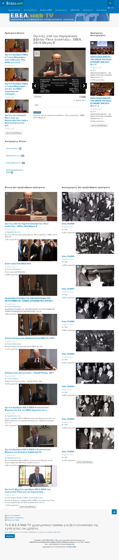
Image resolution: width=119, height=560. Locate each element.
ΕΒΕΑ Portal (75, 10)
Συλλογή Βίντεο (30, 10)
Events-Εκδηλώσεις (15, 163)
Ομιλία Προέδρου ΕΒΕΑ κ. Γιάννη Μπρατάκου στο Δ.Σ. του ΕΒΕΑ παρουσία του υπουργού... (16, 88)
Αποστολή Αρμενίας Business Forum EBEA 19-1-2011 (30, 338)
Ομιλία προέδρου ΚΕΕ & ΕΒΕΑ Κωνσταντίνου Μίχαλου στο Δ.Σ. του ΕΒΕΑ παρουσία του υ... (27, 408)
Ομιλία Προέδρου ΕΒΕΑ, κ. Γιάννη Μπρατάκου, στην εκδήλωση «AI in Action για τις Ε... (16, 58)
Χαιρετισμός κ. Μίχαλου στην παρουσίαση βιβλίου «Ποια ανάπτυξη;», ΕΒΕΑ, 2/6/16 (45, 85)
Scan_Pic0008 (68, 256)
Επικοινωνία (88, 10)
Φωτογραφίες (61, 10)
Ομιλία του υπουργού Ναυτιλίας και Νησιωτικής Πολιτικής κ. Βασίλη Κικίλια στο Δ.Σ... (16, 120)
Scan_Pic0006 (68, 321)
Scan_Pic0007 (68, 288)
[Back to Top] (114, 511)
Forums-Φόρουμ (13, 148)
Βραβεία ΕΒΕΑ (46, 10)
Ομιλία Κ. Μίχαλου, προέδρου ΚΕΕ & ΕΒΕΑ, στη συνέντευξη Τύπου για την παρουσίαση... (28, 490)
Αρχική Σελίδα (14, 10)
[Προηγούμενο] (35, 86)
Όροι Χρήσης (101, 10)
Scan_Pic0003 (68, 419)
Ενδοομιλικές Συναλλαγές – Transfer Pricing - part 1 (29, 372)
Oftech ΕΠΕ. (72, 547)
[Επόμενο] (84, 86)
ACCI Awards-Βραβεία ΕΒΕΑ (15, 171)
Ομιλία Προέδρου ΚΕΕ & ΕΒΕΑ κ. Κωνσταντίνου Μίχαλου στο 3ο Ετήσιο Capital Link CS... (28, 450)
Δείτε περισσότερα (13, 133)
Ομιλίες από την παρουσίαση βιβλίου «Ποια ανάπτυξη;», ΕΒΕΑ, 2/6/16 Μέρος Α (74, 85)
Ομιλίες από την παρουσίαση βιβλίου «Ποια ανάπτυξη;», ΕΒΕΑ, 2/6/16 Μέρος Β (26, 224)
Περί (36, 105)
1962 (65, 229)
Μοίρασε (38, 96)
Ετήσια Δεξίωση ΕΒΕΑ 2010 (18, 263)
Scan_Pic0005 (68, 353)
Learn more (56, 532)
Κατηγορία (55, 83)
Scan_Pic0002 (68, 451)
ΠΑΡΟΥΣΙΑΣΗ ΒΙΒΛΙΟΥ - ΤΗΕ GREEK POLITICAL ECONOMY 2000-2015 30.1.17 (101, 60)
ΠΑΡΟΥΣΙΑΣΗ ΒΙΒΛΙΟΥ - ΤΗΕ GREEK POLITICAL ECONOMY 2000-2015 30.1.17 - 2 (101, 102)
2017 (94, 70)
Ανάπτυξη (37, 112)
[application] (59, 64)
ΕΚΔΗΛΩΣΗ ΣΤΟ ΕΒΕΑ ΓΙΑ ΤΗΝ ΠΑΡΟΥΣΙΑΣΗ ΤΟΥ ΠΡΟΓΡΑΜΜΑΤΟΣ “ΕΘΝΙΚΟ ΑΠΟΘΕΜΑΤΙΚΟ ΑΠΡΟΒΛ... (29, 299)
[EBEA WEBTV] (14, 3)
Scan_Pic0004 (68, 386)
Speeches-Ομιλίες (59, 79)
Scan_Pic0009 (68, 223)
